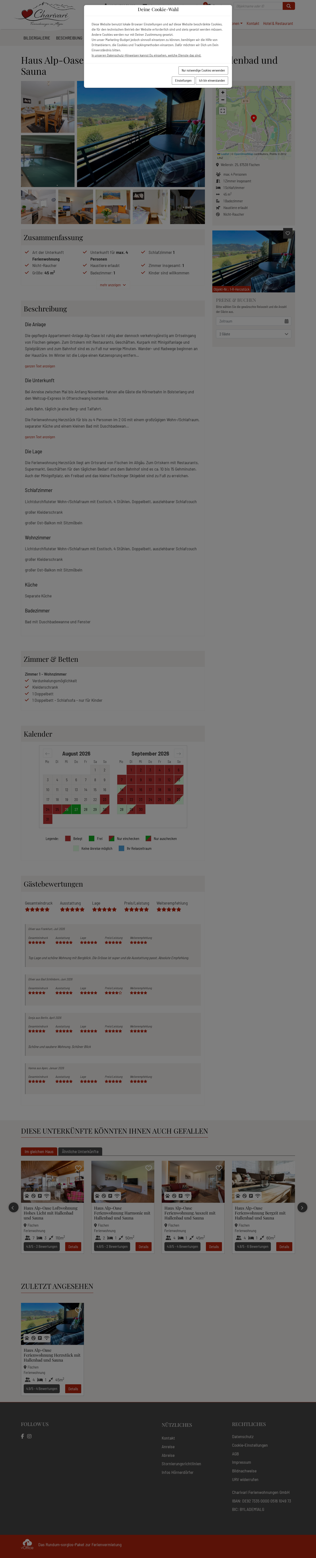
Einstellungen (183, 80)
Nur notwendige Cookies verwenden (203, 70)
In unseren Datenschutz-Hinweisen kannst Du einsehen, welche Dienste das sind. (146, 55)
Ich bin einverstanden (212, 80)
